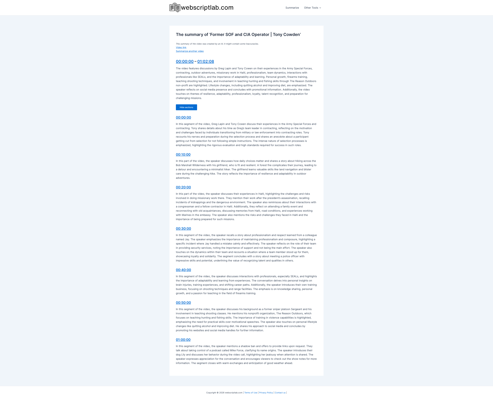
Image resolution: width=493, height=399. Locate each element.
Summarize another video (190, 51)
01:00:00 (183, 340)
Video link (181, 47)
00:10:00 (183, 154)
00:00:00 (185, 61)
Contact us (280, 392)
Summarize (292, 7)
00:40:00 (183, 270)
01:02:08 (205, 61)
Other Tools (311, 7)
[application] (319, 8)
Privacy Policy (266, 392)
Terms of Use (250, 392)
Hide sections (186, 107)
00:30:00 (183, 228)
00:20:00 (183, 187)
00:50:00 (183, 303)
